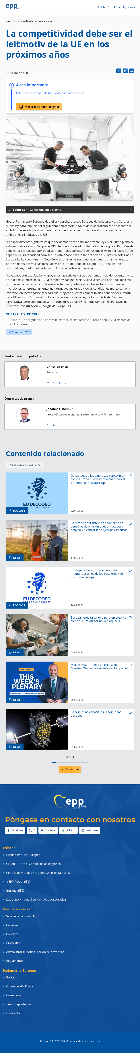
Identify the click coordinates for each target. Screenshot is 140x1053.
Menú (105, 7)
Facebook (17, 830)
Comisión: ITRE (21, 332)
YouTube (50, 830)
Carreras (12, 925)
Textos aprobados (18, 1004)
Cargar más (72, 769)
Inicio (8, 21)
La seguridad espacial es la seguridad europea (96, 713)
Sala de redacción (24, 21)
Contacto (12, 934)
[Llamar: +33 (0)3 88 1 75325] (59, 382)
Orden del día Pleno (19, 986)
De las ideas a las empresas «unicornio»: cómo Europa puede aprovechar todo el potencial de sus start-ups (98, 479)
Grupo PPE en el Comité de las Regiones (33, 864)
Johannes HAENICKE (61, 409)
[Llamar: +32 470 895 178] (53, 425)
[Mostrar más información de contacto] (65, 382)
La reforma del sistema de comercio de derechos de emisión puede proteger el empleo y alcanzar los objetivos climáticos (99, 526)
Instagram (92, 830)
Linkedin (70, 830)
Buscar (132, 7)
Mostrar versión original (42, 107)
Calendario (13, 995)
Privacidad (13, 943)
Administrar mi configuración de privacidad (35, 952)
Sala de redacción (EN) (21, 916)
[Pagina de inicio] (12, 7)
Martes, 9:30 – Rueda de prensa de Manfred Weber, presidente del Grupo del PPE (99, 668)
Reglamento (14, 961)
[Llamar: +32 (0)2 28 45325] (53, 382)
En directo (13, 1013)
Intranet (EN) (15, 891)
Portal (10, 977)
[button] (130, 209)
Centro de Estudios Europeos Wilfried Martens (38, 873)
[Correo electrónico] (48, 382)
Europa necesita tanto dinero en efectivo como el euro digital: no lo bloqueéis (98, 619)
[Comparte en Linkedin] (131, 70)
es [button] (115, 7)
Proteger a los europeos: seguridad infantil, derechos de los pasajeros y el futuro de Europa (97, 573)
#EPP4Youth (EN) (18, 882)
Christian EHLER (58, 367)
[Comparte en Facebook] (118, 70)
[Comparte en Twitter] (125, 70)
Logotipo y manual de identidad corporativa (36, 899)
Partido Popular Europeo (23, 855)
